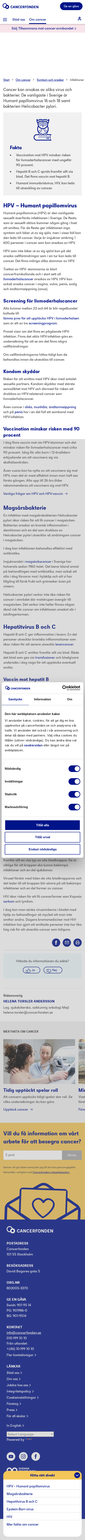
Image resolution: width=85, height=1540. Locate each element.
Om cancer (23, 80)
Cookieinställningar (21, 1397)
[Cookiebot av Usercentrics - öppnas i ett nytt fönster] (62, 688)
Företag (12, 1403)
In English (14, 1425)
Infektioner (77, 80)
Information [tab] (42, 699)
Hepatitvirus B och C (22, 1501)
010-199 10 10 (17, 1338)
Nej (54, 970)
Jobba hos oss (17, 1385)
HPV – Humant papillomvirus (29, 1486)
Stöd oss (13, 1373)
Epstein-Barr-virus (20, 1509)
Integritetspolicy (19, 1391)
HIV (9, 1516)
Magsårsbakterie (20, 1494)
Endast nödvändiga (43, 849)
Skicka (71, 1155)
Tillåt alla (42, 825)
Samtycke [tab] (15, 699)
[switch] (74, 781)
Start (6, 80)
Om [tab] (69, 699)
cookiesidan (33, 745)
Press (11, 1410)
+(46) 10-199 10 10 (20, 1348)
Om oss (12, 1379)
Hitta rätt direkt (42, 1475)
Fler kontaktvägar (20, 1355)
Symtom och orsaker (50, 80)
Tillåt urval (42, 837)
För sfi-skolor (16, 1416)
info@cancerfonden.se (24, 1332)
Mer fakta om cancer (23, 1524)
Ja (33, 970)
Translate (40, 1439)
